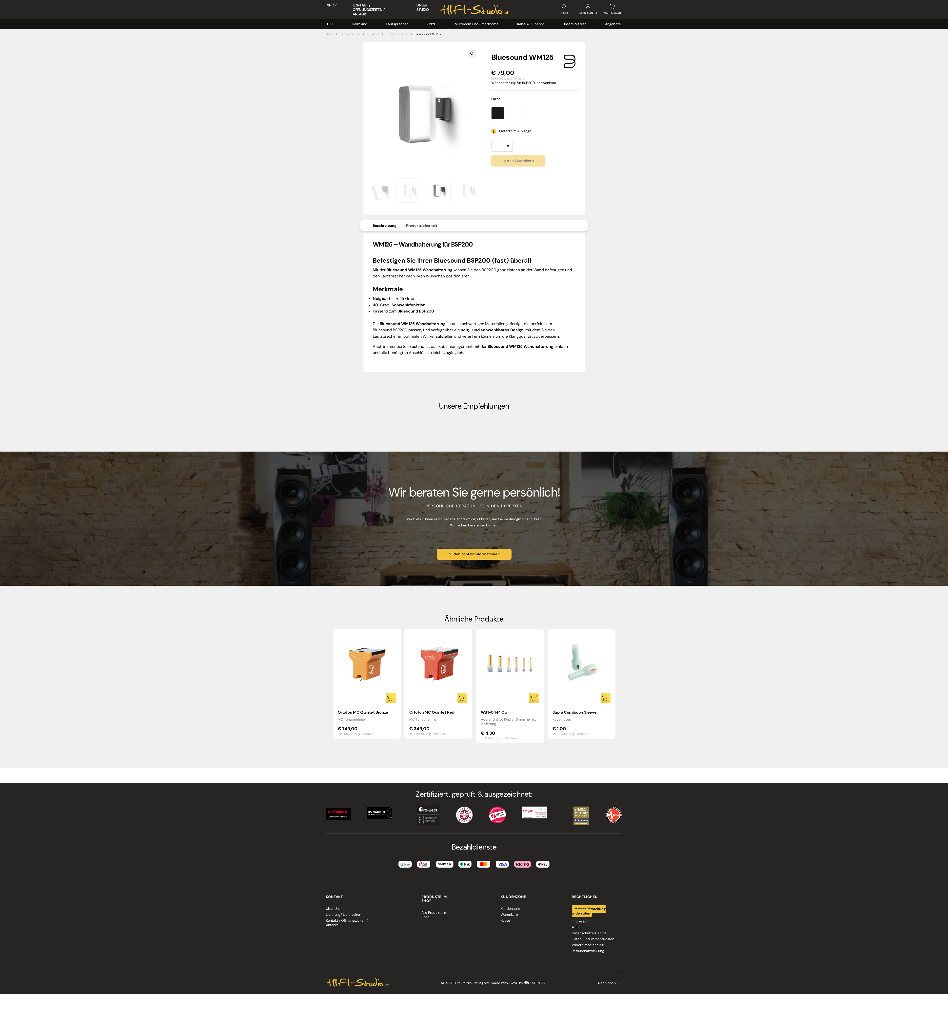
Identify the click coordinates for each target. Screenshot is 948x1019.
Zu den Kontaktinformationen (474, 554)
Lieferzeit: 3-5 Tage (515, 131)
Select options (606, 698)
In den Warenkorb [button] (391, 698)
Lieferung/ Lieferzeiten (343, 914)
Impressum (580, 921)
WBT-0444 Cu (494, 712)
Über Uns (333, 908)
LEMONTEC (537, 983)
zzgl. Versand (516, 79)
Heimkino (359, 24)
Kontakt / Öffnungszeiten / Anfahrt (369, 9)
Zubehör (373, 34)
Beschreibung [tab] (384, 225)
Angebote (613, 24)
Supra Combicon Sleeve (575, 712)
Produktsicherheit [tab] (421, 225)
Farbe (496, 99)
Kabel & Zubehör (530, 24)
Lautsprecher (397, 24)
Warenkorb (509, 914)
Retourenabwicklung (588, 951)
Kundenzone (510, 908)
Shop (331, 5)
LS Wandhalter (397, 34)
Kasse (505, 920)
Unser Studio (422, 7)
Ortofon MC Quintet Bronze (363, 712)
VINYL (431, 24)
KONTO (588, 13)
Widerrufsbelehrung (588, 945)
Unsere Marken (574, 24)
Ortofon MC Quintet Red (431, 712)
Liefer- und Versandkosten (593, 939)
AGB (575, 927)
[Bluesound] (569, 63)
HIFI (330, 24)
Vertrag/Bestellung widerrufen (589, 910)
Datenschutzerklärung (589, 933)
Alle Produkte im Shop (434, 914)
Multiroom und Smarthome (476, 24)
